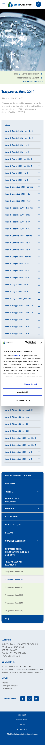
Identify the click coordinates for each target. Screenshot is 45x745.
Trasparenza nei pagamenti (28, 77)
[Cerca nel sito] (38, 4)
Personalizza (21, 400)
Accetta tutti (22, 392)
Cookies (22, 724)
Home (15, 73)
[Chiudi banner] (41, 343)
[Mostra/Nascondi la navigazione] (4, 4)
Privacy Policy (21, 719)
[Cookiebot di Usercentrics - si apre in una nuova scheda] (26, 342)
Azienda (5, 682)
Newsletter (10, 698)
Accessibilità (22, 729)
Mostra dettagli (30, 384)
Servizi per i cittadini (31, 73)
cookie (17, 355)
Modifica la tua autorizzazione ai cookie (22, 734)
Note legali (22, 714)
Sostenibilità (7, 688)
